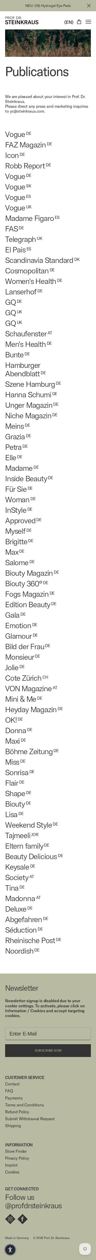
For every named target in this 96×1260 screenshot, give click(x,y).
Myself (18, 531)
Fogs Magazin (30, 594)
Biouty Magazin (32, 573)
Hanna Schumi (31, 394)
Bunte (17, 354)
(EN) (68, 22)
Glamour (21, 636)
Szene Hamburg (33, 384)
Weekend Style (31, 825)
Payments (14, 1098)
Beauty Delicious (34, 856)
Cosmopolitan (30, 270)
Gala (15, 615)
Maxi (15, 741)
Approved (23, 520)
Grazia (18, 436)
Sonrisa (19, 772)
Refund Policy (17, 1111)
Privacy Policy (17, 1158)
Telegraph (23, 239)
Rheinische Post (33, 940)
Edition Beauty (30, 604)
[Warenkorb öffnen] (79, 21)
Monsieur (22, 657)
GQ (13, 302)
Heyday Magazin (34, 709)
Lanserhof (23, 291)
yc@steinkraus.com (27, 111)
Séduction (24, 930)
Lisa (14, 814)
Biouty (18, 804)
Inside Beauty (29, 478)
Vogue (18, 134)
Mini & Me (23, 699)
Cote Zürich (26, 678)
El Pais (18, 249)
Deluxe (19, 909)
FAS (14, 229)
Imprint (11, 1165)
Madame (22, 468)
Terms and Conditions (24, 1105)
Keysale (20, 867)
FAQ (9, 1090)
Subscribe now (48, 1050)
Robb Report (28, 166)
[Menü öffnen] (88, 21)
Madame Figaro (32, 218)
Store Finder (16, 1151)
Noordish (22, 951)
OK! (14, 720)
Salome (20, 562)
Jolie (15, 667)
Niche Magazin (31, 415)
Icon (15, 155)
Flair (14, 783)
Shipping (13, 1125)
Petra (16, 447)
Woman (20, 499)
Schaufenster (28, 333)
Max (14, 552)
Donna (18, 730)
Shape (18, 793)
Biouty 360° (26, 583)
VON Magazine (31, 688)
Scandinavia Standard (42, 260)
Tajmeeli (21, 835)
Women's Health (33, 281)
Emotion (21, 625)
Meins (17, 426)
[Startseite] (21, 20)
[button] (10, 1250)
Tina (15, 888)
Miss (15, 762)
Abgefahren (26, 919)
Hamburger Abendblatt (25, 369)
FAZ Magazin (28, 145)
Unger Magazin (31, 405)
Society (19, 877)
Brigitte (19, 541)
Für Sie (19, 489)
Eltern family (27, 846)
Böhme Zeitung (32, 751)
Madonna (23, 898)
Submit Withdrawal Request (30, 1118)
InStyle (18, 510)
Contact (12, 1084)
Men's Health (28, 344)
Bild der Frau (27, 646)
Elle (13, 457)
